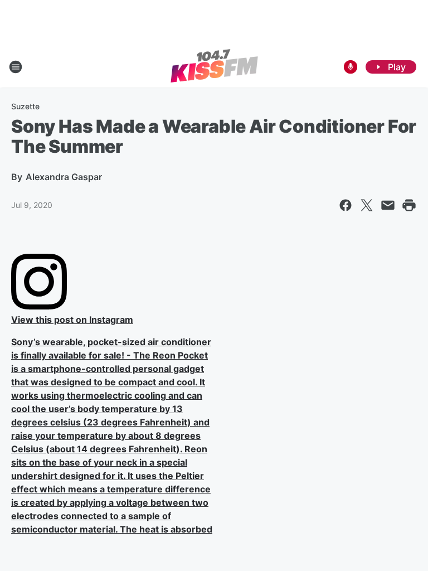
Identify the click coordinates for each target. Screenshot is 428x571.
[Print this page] (409, 205)
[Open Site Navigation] (15, 67)
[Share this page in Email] (388, 205)
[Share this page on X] (366, 205)
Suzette (25, 106)
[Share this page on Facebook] (345, 205)
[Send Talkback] (350, 67)
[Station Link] (214, 67)
